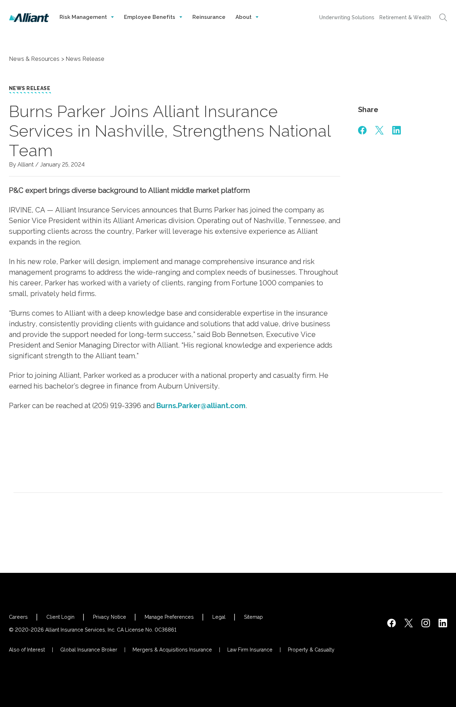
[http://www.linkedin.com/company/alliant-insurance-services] (443, 623)
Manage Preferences (169, 617)
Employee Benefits (150, 17)
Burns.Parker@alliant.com (200, 405)
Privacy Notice (109, 617)
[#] (362, 130)
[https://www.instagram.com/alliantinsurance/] (425, 623)
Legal (219, 617)
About (244, 17)
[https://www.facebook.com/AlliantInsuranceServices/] (391, 623)
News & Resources (34, 59)
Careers (18, 617)
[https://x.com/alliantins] (408, 623)
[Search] (443, 17)
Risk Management (83, 17)
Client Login (60, 617)
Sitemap (253, 617)
